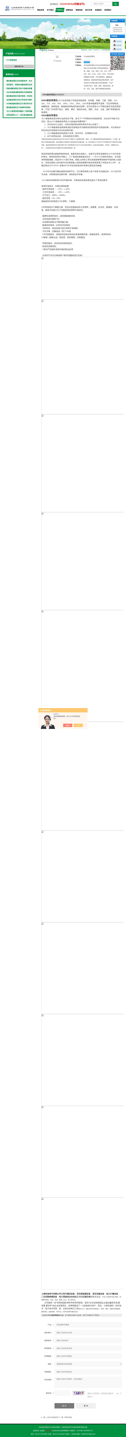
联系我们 (107, 10)
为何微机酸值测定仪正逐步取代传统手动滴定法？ (19, 104)
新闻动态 (69, 10)
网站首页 (40, 10)
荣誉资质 (79, 10)
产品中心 (59, 10)
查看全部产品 (19, 66)
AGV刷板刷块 (11, 60)
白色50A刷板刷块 (52, 1417)
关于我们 (50, 10)
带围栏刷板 (68, 1417)
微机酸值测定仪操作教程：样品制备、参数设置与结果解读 (19, 96)
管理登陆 (65, 1430)
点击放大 (59, 61)
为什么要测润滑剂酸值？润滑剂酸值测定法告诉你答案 (19, 111)
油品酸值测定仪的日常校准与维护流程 (19, 100)
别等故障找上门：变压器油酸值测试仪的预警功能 (19, 115)
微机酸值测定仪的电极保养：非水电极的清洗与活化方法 (19, 81)
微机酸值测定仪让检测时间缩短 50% (18, 107)
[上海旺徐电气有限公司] (19, 7)
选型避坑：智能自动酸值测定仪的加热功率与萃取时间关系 (19, 85)
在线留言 (98, 10)
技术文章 (88, 10)
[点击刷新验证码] (79, 1393)
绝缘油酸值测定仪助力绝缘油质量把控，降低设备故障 (19, 88)
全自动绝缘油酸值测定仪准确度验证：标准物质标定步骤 (19, 92)
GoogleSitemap (57, 1430)
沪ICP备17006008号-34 (85, 1430)
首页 (89, 50)
